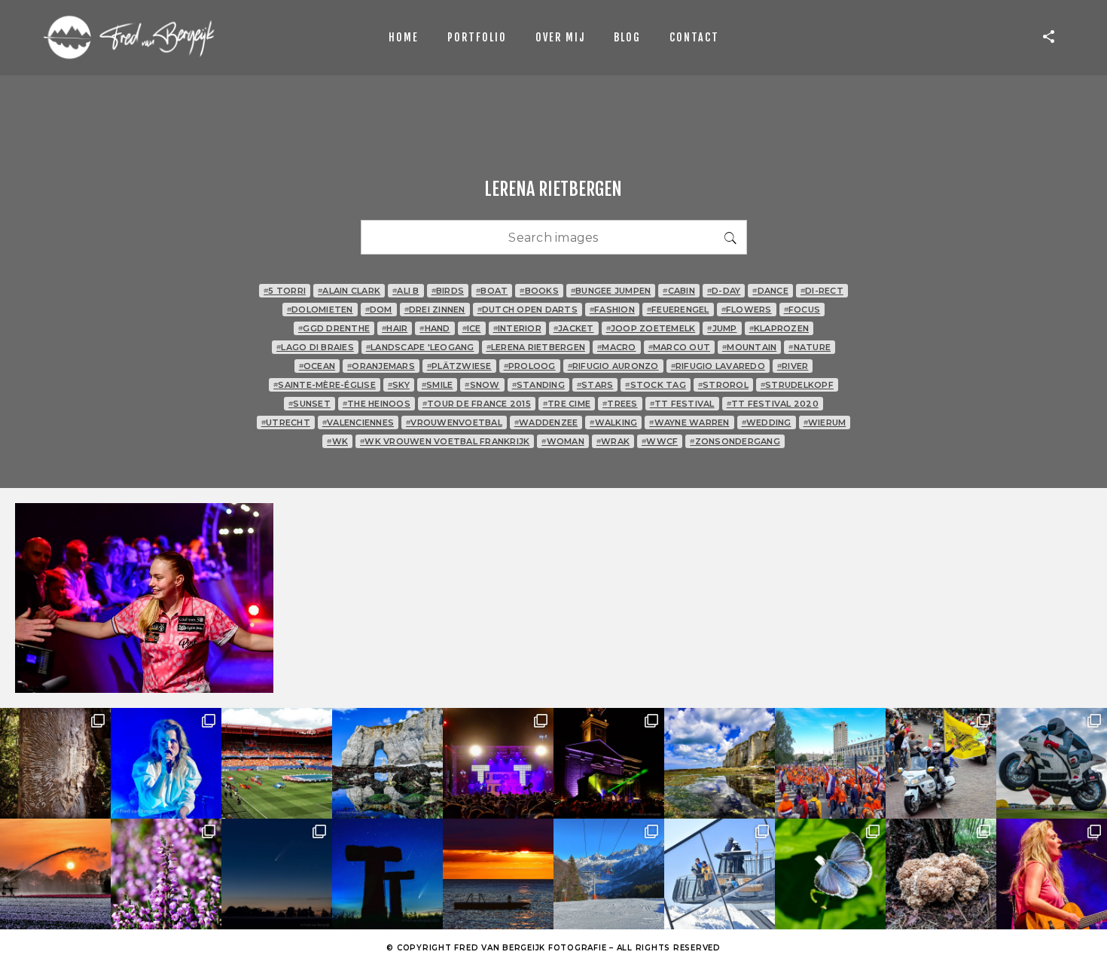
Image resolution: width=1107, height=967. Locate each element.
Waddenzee (546, 422)
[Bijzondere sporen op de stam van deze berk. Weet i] (55, 763)
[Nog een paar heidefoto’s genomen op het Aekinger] (166, 874)
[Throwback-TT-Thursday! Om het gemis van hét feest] (498, 763)
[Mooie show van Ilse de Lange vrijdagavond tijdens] (166, 763)
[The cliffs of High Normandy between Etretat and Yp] (719, 763)
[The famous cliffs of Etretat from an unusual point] (387, 763)
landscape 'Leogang (420, 347)
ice (471, 328)
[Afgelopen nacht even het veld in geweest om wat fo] (276, 874)
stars (595, 385)
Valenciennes (358, 422)
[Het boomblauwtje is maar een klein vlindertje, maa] (830, 874)
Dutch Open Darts (527, 309)
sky (399, 385)
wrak (613, 441)
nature (809, 347)
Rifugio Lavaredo (718, 366)
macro (616, 347)
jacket (574, 328)
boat (492, 290)
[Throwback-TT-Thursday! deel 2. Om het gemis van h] (609, 763)
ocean (317, 366)
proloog (530, 366)
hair (394, 328)
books (539, 290)
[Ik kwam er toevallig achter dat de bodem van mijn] (941, 874)
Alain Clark (349, 290)
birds (448, 290)
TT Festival (682, 403)
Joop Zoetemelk (651, 328)
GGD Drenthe (334, 328)
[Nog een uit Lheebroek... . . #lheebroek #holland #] (55, 874)
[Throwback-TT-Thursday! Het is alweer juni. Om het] (1051, 763)
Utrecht (285, 422)
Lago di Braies (315, 347)
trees (620, 403)
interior (517, 328)
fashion (612, 309)
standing (538, 385)
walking (613, 422)
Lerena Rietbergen (536, 347)
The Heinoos (376, 403)
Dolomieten (320, 309)
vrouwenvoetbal (454, 422)
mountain (749, 347)
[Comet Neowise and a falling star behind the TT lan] (387, 874)
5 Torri (285, 290)
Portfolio (477, 37)
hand (434, 328)
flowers (746, 309)
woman (562, 441)
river (793, 366)
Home (404, 37)
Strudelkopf (797, 385)
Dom (378, 309)
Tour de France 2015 (476, 403)
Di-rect (822, 290)
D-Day (724, 290)
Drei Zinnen (434, 309)
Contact (694, 37)
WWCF (660, 441)
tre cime (566, 403)
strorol (723, 385)
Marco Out (679, 347)
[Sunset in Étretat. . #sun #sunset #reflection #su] (498, 874)
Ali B (405, 290)
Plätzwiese (459, 366)
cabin (679, 290)
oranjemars (381, 366)
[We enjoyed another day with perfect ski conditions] (609, 874)
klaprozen (779, 328)
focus (802, 309)
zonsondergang (735, 441)
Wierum (825, 422)
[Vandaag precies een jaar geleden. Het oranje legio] (830, 763)
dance (770, 290)
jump (721, 328)
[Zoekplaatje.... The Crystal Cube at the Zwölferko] (719, 874)
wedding (766, 422)
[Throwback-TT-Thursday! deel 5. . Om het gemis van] (941, 763)
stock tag (655, 385)
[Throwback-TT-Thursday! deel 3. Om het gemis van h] (1051, 874)
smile (437, 385)
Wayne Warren (689, 422)
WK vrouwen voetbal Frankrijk (444, 441)
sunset (309, 403)
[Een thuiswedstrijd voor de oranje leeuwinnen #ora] (276, 763)
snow (482, 385)
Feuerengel (678, 309)
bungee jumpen (611, 290)
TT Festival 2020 (773, 403)
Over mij (560, 37)
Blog (627, 37)
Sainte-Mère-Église (324, 385)
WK (337, 441)
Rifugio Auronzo (613, 366)
